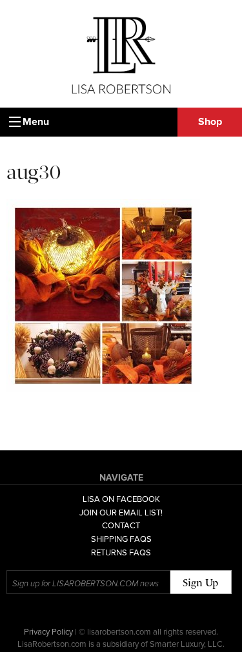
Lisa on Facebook (121, 499)
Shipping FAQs (121, 539)
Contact (121, 526)
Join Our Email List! (121, 513)
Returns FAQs (121, 553)
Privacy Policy (48, 632)
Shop (210, 121)
